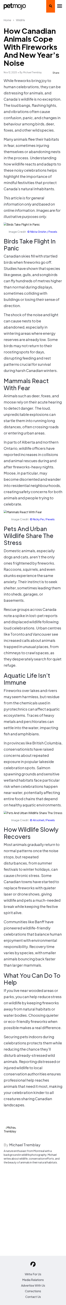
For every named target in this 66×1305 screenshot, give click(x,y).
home (7, 20)
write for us (33, 1274)
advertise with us (33, 1285)
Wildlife (20, 20)
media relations (33, 1280)
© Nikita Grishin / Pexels (42, 231)
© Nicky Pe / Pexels (42, 519)
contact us (33, 1297)
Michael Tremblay (32, 72)
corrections (33, 1291)
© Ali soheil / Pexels (42, 820)
